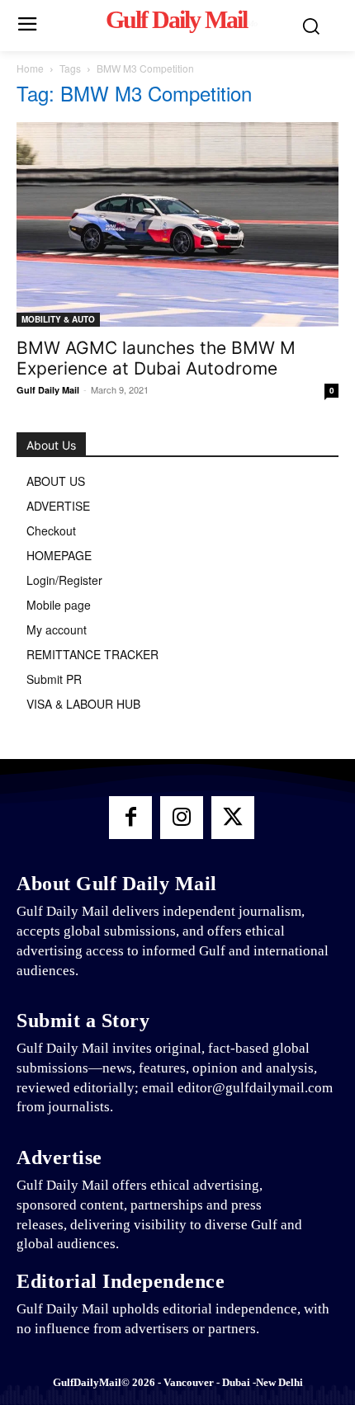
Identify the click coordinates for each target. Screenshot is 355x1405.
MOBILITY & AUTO (58, 319)
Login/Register (64, 580)
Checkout (51, 530)
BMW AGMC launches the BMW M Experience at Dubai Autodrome (156, 358)
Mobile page (58, 604)
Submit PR (54, 679)
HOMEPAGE (59, 555)
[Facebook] (130, 817)
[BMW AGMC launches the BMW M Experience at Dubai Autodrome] (177, 224)
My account (56, 629)
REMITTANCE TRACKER (92, 654)
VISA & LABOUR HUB (83, 703)
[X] (232, 817)
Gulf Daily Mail (48, 390)
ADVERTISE (58, 505)
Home (30, 68)
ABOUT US (55, 481)
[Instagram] (181, 817)
